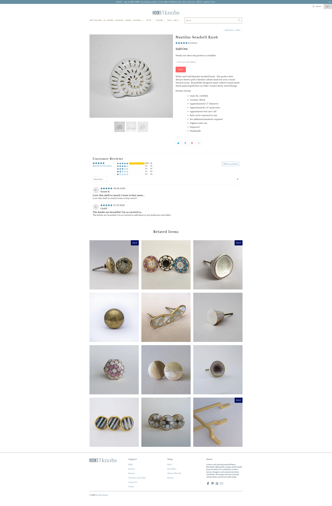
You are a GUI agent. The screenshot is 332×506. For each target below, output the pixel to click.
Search (131, 487)
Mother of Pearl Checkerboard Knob (166, 422)
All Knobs (108, 20)
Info (176, 20)
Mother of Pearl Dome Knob (218, 317)
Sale (169, 20)
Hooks (128, 20)
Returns (131, 473)
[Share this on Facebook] (185, 143)
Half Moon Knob (166, 369)
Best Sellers (96, 20)
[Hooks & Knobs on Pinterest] (213, 483)
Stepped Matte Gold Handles (218, 422)
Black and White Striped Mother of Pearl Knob (114, 422)
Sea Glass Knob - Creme (218, 264)
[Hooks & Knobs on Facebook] (208, 483)
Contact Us (132, 482)
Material (137, 20)
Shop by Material (174, 473)
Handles (119, 20)
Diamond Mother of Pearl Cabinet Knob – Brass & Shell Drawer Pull (114, 264)
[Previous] (94, 76)
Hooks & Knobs (102, 495)
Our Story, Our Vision (137, 478)
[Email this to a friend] (199, 143)
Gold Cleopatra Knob (114, 317)
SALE (169, 464)
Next (238, 30)
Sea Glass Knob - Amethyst (218, 369)
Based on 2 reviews (102, 166)
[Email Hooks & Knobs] (222, 483)
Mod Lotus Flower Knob (166, 264)
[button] (181, 43)
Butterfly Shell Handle (166, 317)
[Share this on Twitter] (178, 143)
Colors (160, 20)
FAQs (130, 464)
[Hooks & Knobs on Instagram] (217, 483)
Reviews (131, 469)
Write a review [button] (230, 164)
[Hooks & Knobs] (166, 12)
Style (149, 20)
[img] (106, 188)
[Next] (168, 76)
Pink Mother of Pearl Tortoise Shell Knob (114, 369)
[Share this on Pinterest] (192, 143)
